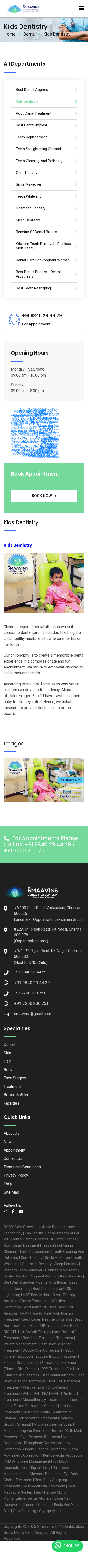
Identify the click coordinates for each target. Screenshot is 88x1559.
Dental (29, 34)
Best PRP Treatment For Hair (53, 1325)
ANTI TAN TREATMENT (41, 1393)
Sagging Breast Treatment (56, 1356)
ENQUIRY (71, 1546)
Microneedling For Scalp (53, 1424)
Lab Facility (34, 1233)
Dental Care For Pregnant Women (30, 1276)
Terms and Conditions (22, 1167)
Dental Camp (22, 1239)
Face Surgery (15, 1078)
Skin (7, 1053)
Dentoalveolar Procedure (63, 1455)
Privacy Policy (16, 1175)
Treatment (12, 1086)
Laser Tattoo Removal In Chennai (30, 1406)
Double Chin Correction (41, 1350)
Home (10, 34)
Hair (7, 1061)
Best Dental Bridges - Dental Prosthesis (35, 1282)
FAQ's (8, 1183)
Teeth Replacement (34, 1251)
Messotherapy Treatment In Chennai (52, 1399)
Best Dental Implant (48, 1288)
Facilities (11, 1103)
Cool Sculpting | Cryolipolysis (36, 1511)
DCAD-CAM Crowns (20, 1227)
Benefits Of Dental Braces (56, 1239)
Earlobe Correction (19, 1362)
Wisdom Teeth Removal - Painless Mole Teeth (40, 1270)
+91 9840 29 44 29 (32, 982)
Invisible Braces (50, 1227)
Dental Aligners (40, 1498)
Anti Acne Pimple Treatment (26, 1301)
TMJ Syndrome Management (27, 1461)
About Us (11, 1133)
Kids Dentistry (71, 1276)
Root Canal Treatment (21, 1245)
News (9, 1141)
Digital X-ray (40, 1467)
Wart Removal (34, 1307)
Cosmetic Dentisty (37, 1264)
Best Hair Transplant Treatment (48, 1338)
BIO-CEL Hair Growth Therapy (27, 1332)
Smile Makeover (57, 1257)
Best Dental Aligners (58, 1375)
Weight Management (20, 1344)
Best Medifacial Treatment (44, 1486)
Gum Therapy (31, 1257)
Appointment (14, 1150)
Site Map (11, 1192)
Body (8, 1069)
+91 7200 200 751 (31, 1003)
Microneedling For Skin (22, 1430)
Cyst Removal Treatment (40, 1437)
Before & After (16, 1095)
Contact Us (13, 1158)
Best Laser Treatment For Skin (47, 1319)
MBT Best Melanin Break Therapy (49, 1295)
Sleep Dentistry (66, 1264)
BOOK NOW (42, 495)
